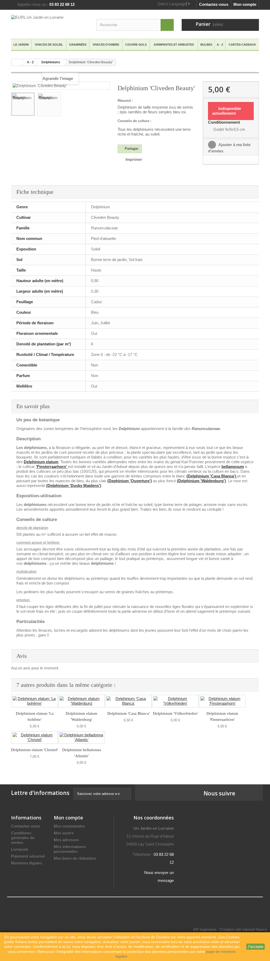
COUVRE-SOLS (136, 44)
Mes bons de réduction (75, 858)
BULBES (206, 44)
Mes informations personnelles (70, 849)
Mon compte (244, 4)
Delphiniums (50, 62)
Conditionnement (224, 122)
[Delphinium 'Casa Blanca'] (128, 701)
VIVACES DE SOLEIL (49, 44)
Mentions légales (26, 863)
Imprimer (134, 159)
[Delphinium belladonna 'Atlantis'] (81, 737)
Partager (131, 149)
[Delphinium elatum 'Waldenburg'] (81, 701)
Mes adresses (66, 840)
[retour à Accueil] (17, 62)
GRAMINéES (77, 44)
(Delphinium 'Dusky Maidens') (73, 485)
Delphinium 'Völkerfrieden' (175, 713)
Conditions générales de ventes (23, 838)
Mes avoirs (64, 833)
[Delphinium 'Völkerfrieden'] (175, 701)
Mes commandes (69, 826)
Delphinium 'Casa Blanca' (128, 713)
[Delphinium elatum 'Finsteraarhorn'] (222, 701)
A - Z (220, 44)
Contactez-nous (213, 4)
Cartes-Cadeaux (242, 44)
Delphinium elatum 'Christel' (34, 750)
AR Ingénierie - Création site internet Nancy (230, 929)
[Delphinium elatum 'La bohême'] (34, 701)
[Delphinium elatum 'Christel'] (34, 737)
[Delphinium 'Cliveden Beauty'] (23, 104)
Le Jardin (21, 44)
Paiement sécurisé (28, 856)
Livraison (19, 849)
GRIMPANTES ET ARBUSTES (174, 44)
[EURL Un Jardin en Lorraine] (49, 23)
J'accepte (255, 946)
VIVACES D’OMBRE (106, 44)
